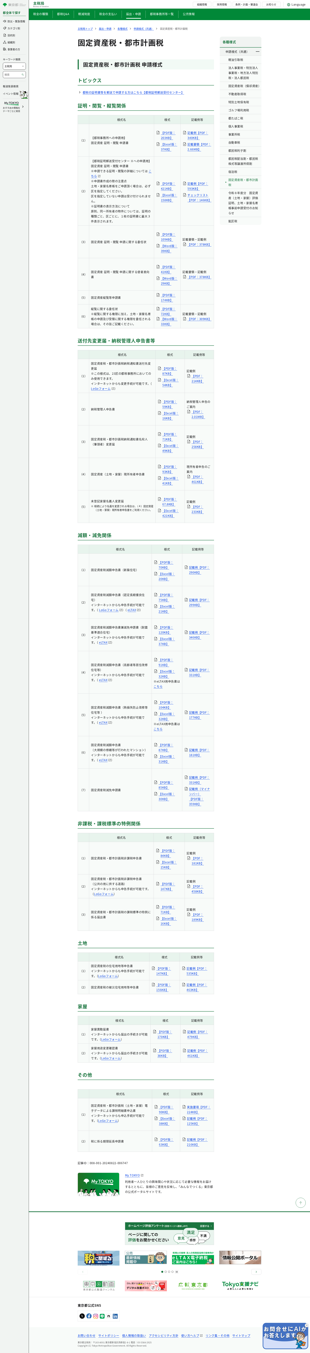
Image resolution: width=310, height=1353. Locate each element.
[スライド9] (169, 1272)
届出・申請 (133, 14)
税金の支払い (108, 14)
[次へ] (256, 1272)
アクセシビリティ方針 (163, 1335)
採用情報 (222, 4)
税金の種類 (40, 14)
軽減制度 (84, 14)
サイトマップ (241, 1335)
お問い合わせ (87, 1335)
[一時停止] (177, 1272)
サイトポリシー (108, 1335)
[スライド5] (166, 1272)
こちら (158, 686)
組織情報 (202, 4)
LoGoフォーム (101, 388)
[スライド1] (162, 1272)
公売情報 (189, 14)
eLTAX (132, 610)
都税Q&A (63, 14)
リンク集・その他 (217, 1335)
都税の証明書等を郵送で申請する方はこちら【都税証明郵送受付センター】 (133, 92)
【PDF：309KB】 (199, 319)
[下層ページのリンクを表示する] (258, 51)
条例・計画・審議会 (246, 4)
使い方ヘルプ (190, 1335)
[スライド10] (172, 1272)
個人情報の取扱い (134, 1335)
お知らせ (271, 4)
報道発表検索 (10, 86)
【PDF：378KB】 (199, 244)
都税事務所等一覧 (162, 14)
